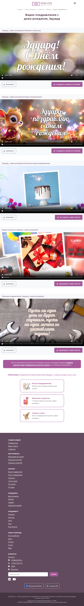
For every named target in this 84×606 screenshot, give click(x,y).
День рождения (13, 496)
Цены (10, 539)
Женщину (11, 514)
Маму (10, 520)
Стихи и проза (12, 481)
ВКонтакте (14, 569)
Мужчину (11, 517)
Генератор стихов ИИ (15, 463)
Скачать (10, 84)
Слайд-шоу (11, 449)
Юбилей (11, 499)
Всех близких (12, 527)
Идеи (10, 548)
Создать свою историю (68, 84)
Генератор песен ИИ (15, 460)
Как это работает (13, 536)
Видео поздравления (15, 472)
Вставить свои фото (70, 217)
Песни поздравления (15, 475)
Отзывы (11, 542)
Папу (9, 524)
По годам (11, 487)
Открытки (11, 478)
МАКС (13, 566)
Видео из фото (13, 446)
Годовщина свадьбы (15, 505)
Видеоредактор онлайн (16, 457)
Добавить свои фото (69, 284)
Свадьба (11, 502)
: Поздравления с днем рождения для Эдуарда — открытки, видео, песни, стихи (42, 375)
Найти (53, 574)
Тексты (10, 545)
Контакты (11, 557)
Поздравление (13, 443)
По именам (12, 484)
